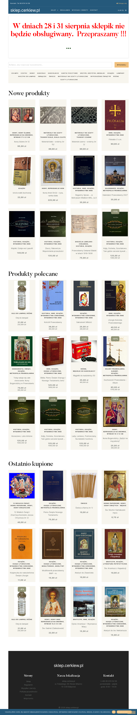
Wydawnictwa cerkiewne (52, 315)
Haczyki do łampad (27, 76)
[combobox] (60, 65)
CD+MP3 (14, 73)
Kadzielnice (53, 73)
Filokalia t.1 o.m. (115, 139)
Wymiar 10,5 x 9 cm (53, 624)
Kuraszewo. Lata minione (21, 436)
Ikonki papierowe (18, 505)
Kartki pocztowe (69, 73)
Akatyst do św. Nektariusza (115, 630)
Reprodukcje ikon (56, 188)
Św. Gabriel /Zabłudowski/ (53, 628)
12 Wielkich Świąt (21, 503)
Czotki (24, 73)
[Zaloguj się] (117, 3)
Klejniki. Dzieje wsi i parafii (22, 248)
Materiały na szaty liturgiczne (73, 76)
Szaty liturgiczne (69, 79)
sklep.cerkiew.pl (25, 10)
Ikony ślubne (24, 133)
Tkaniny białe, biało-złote (53, 137)
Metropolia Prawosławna (115, 190)
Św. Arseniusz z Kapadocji (115, 568)
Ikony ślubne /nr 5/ (22, 142)
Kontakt (94, 10)
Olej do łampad (19, 313)
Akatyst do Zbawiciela (84, 573)
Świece (52, 76)
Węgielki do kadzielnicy (84, 371)
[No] (131, 712)
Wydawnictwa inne (115, 135)
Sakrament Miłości (84, 322)
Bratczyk (110, 561)
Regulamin (65, 10)
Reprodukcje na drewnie (21, 135)
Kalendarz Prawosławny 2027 (115, 195)
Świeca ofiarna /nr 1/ (84, 508)
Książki (111, 73)
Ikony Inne (55, 619)
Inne (111, 133)
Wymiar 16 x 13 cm (115, 434)
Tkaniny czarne (84, 137)
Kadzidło (41, 73)
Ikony (32, 73)
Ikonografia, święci (21, 369)
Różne (116, 76)
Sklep (53, 10)
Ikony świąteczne (22, 508)
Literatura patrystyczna (115, 564)
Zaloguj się (122, 3)
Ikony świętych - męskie (115, 505)
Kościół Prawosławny (53, 322)
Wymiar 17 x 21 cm (22, 137)
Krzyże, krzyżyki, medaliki (92, 73)
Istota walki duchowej (22, 193)
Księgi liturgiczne (52, 371)
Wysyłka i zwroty (80, 10)
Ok (114, 712)
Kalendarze (110, 188)
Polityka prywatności (28, 692)
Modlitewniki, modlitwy (53, 566)
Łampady (120, 73)
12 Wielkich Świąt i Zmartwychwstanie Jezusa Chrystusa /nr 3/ (22, 515)
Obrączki (42, 76)
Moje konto (28, 698)
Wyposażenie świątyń (101, 76)
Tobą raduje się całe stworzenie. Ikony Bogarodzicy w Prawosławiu (22, 380)
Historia (77, 188)
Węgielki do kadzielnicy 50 (84, 376)
